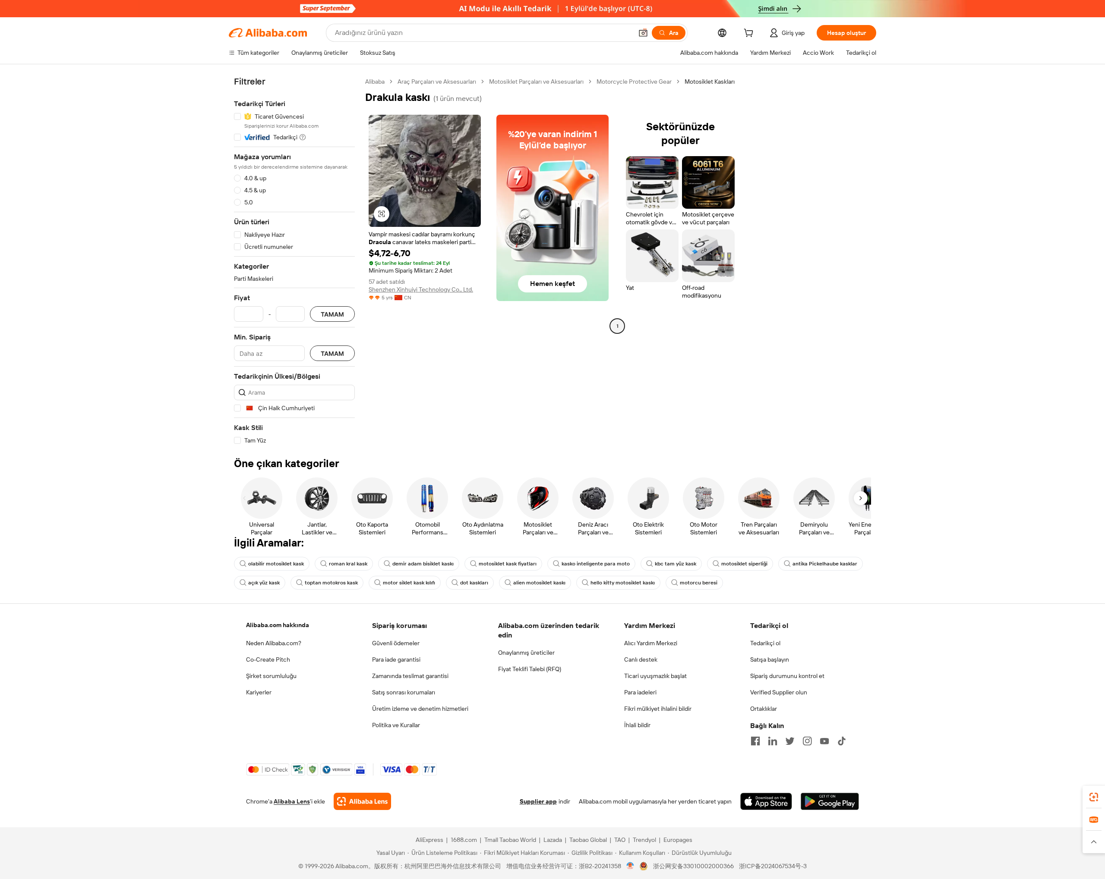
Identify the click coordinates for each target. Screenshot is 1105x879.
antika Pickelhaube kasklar (824, 564)
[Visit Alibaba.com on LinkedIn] (772, 741)
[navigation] (294, 261)
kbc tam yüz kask (675, 564)
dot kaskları (474, 583)
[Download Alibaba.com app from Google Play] (830, 801)
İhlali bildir (637, 725)
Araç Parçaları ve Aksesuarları (437, 81)
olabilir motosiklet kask (276, 564)
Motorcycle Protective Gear (634, 81)
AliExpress (429, 839)
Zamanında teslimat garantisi (410, 675)
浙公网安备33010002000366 (693, 866)
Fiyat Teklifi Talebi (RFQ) (529, 669)
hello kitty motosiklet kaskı (622, 583)
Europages (677, 839)
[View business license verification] (630, 866)
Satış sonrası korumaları (403, 692)
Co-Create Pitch (268, 659)
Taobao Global (588, 839)
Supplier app (538, 801)
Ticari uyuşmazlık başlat (655, 675)
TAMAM (332, 314)
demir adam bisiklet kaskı (423, 564)
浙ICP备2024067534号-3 (773, 866)
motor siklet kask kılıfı (409, 583)
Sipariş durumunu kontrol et (787, 675)
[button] (643, 33)
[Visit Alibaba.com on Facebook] (755, 741)
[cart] (750, 34)
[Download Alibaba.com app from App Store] (766, 801)
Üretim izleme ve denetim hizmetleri (420, 708)
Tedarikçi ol (765, 643)
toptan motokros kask (331, 583)
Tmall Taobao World (510, 839)
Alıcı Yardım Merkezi (650, 643)
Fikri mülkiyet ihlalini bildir (657, 708)
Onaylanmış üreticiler (526, 652)
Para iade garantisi (396, 659)
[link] (1094, 797)
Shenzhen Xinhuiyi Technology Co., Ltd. (421, 289)
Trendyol (644, 839)
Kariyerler (259, 692)
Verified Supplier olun (778, 692)
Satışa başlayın (769, 659)
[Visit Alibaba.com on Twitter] (790, 741)
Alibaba (375, 81)
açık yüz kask (264, 583)
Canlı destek (640, 659)
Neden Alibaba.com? (273, 643)
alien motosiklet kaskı (539, 583)
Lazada (552, 839)
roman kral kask (348, 564)
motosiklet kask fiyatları (508, 564)
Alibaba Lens (292, 801)
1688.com (464, 839)
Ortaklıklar (763, 708)
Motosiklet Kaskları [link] (710, 81)
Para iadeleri (640, 692)
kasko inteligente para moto (596, 564)
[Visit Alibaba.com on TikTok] (842, 741)
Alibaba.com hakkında (277, 625)
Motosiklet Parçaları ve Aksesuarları (536, 81)
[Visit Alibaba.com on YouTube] (824, 741)
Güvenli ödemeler (396, 643)
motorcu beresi (698, 583)
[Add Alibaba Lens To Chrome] (362, 801)
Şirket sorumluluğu (271, 675)
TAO (619, 839)
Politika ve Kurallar (396, 725)
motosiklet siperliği (744, 564)
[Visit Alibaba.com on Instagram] (807, 741)
